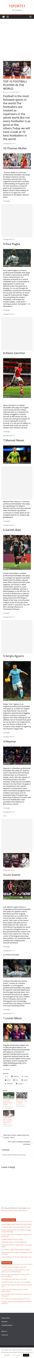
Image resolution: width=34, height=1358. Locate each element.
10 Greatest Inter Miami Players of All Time (13, 1279)
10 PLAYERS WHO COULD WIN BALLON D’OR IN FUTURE (8, 1101)
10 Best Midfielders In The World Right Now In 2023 (16, 1257)
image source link (9, 870)
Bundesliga (6, 77)
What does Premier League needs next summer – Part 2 (16, 1136)
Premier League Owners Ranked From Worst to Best (16, 1224)
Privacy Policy (5, 1318)
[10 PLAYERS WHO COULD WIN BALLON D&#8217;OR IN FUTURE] (8, 1095)
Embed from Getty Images (9, 152)
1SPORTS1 (17, 6)
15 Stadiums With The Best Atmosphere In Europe (16, 1227)
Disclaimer (4, 1321)
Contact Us (4, 1335)
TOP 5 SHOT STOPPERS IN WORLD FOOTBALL (19, 1143)
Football (17, 77)
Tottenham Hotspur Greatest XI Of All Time (13, 1267)
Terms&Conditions (6, 1325)
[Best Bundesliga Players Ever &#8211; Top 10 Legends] (21, 1095)
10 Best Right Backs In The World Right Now (14, 1242)
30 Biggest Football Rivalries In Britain (12, 1239)
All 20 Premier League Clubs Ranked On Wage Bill (15, 1249)
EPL (12, 77)
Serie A (28, 77)
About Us (4, 1331)
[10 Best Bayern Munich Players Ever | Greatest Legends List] (8, 1113)
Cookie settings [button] (16, 1355)
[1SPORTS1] (3, 17)
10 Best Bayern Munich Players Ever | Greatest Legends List (7, 1120)
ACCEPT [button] (26, 1355)
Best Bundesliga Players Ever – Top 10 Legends (21, 1101)
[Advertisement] (17, 36)
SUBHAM (17, 92)
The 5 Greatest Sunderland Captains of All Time (15, 1299)
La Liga (23, 77)
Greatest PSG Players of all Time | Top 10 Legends (16, 1282)
